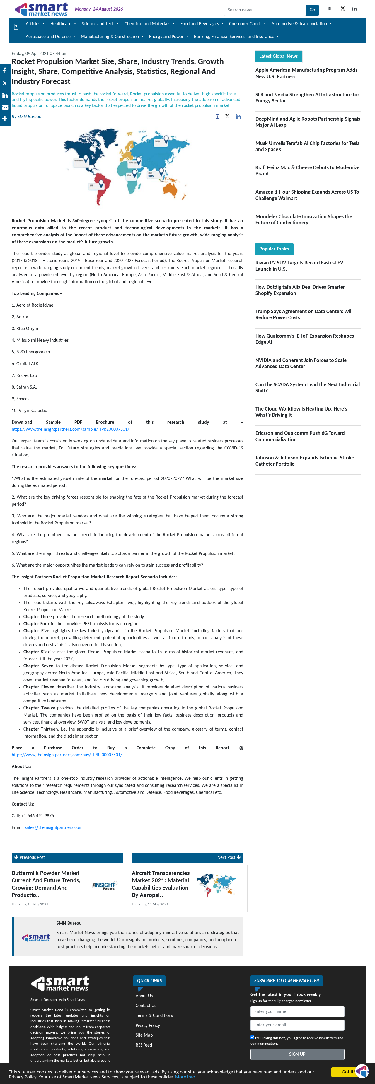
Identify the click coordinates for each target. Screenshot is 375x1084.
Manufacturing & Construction (110, 37)
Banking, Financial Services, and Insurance (234, 37)
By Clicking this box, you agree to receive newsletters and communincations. (296, 1041)
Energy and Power (167, 37)
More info (185, 1077)
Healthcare (61, 24)
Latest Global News (279, 56)
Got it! (348, 1072)
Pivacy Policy (148, 1025)
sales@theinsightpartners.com (54, 827)
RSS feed (144, 1045)
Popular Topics (274, 249)
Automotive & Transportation (300, 24)
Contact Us (146, 1005)
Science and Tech (98, 24)
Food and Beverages (200, 24)
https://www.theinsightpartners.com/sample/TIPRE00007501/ (70, 429)
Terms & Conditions (154, 1015)
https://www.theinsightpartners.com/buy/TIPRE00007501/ (67, 755)
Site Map (144, 1035)
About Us (144, 996)
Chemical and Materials (148, 24)
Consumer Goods (245, 24)
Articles (33, 24)
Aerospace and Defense (49, 37)
